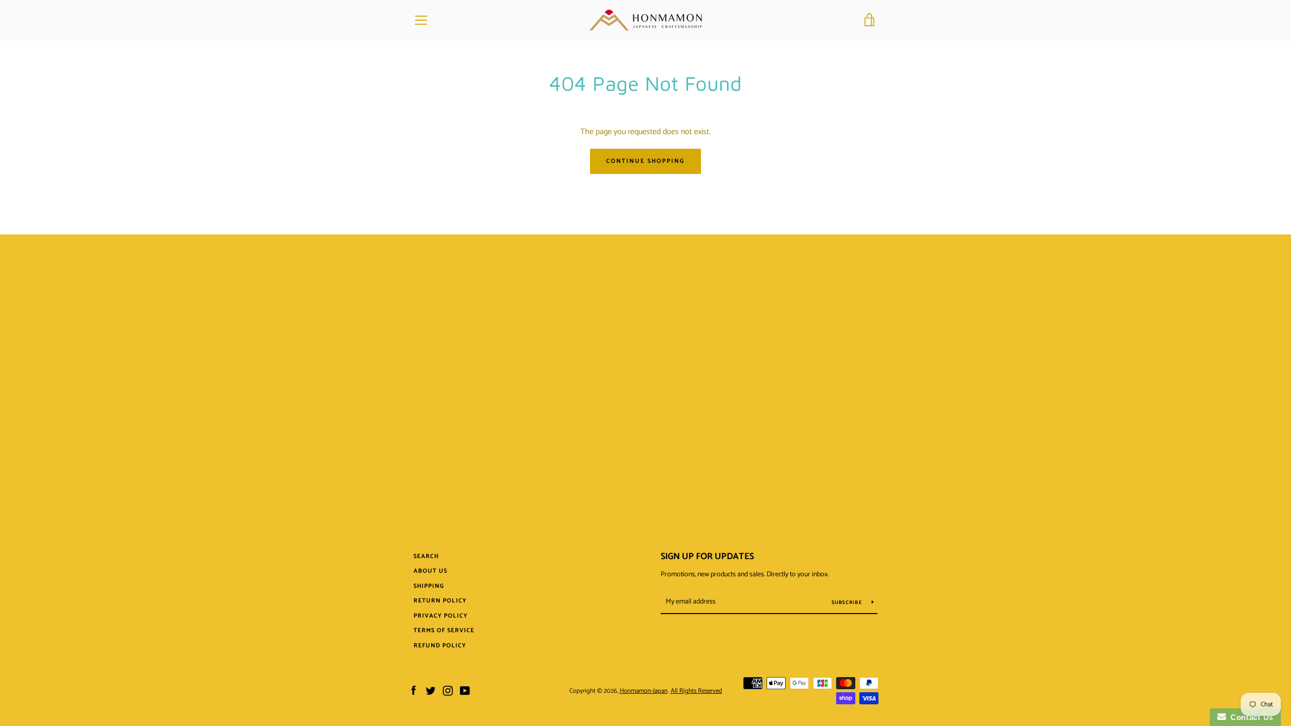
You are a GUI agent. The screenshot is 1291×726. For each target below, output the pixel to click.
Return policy (440, 601)
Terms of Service (444, 630)
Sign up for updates (707, 556)
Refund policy (440, 645)
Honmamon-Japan (644, 691)
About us (430, 571)
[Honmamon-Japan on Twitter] (431, 690)
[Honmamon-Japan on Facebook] (413, 690)
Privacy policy (440, 616)
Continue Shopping (645, 161)
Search (426, 556)
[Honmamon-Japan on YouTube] (465, 690)
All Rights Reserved (696, 691)
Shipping (429, 586)
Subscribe (848, 602)
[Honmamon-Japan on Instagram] (448, 690)
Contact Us (1249, 717)
